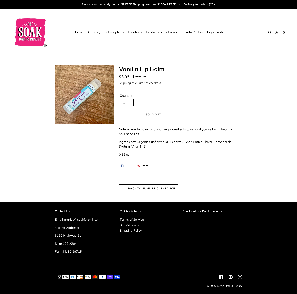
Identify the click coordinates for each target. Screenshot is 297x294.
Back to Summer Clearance (151, 188)
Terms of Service (132, 220)
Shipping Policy (131, 231)
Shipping (125, 83)
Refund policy (129, 225)
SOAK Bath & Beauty (229, 285)
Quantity (126, 96)
